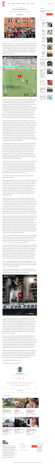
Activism (16, 409)
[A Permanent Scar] (49, 82)
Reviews (8, 3)
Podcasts (23, 3)
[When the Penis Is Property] (49, 54)
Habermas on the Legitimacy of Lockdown (42, 63)
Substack (41, 17)
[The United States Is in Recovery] (20, 422)
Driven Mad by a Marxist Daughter (44, 23)
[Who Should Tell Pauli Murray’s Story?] (49, 89)
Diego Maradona (21, 385)
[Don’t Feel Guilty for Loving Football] (9, 403)
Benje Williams (43, 92)
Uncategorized (19, 7)
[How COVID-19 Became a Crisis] (49, 97)
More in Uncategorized (45, 59)
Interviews (13, 3)
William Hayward (43, 84)
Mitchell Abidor (19, 14)
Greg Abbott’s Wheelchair (44, 31)
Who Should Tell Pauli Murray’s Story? (43, 89)
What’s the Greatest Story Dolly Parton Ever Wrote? (31, 430)
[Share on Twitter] (17, 378)
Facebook (40, 449)
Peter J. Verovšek (43, 66)
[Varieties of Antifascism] (20, 403)
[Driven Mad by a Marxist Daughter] (49, 24)
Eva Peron (27, 385)
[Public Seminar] (4, 3)
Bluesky (40, 447)
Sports (4, 409)
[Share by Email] (20, 378)
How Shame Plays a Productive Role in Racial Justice (30, 411)
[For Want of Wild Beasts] (49, 71)
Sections (18, 3)
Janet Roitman (43, 99)
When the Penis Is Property (43, 52)
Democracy (16, 428)
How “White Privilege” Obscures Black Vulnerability (8, 430)
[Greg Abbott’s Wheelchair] (49, 32)
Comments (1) (20, 390)
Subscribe (49, 14)
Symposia (32, 3)
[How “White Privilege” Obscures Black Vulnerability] (9, 422)
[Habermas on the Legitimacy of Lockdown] (49, 63)
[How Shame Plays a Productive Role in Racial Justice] (32, 403)
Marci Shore (43, 77)
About (28, 3)
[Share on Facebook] (15, 378)
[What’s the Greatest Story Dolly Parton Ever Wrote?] (32, 422)
